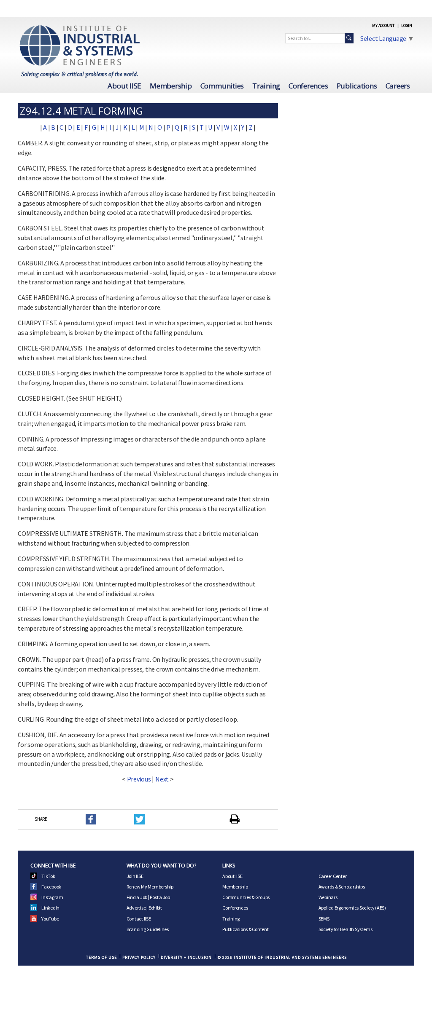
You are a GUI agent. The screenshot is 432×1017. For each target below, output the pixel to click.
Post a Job (160, 897)
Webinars (328, 897)
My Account (383, 25)
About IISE (124, 86)
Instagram (52, 897)
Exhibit (155, 908)
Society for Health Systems (346, 929)
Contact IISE (139, 918)
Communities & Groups (246, 897)
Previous (139, 779)
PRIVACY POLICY (139, 957)
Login (406, 25)
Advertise (136, 908)
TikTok (48, 876)
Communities (222, 86)
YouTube (50, 918)
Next (162, 779)
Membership (171, 86)
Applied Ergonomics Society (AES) (352, 908)
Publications (357, 86)
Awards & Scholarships (342, 886)
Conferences (308, 86)
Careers (398, 86)
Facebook (51, 886)
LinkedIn (50, 908)
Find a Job (137, 897)
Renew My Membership (150, 886)
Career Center (333, 876)
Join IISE (135, 876)
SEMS (324, 918)
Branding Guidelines (148, 929)
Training (266, 86)
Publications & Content (245, 929)
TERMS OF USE (101, 957)
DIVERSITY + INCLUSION (186, 957)
